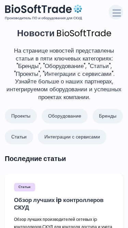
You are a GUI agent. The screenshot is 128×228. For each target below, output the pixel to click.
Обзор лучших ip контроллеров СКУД (58, 204)
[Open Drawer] (116, 12)
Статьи (24, 186)
